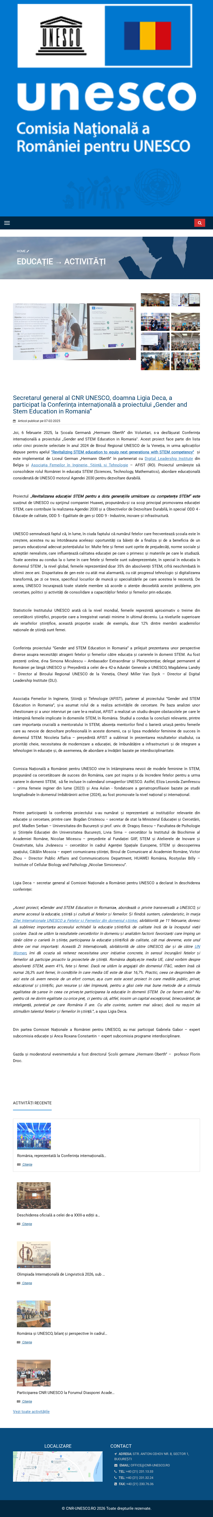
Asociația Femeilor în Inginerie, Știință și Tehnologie (79, 465)
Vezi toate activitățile (31, 1411)
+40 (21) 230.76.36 (136, 1484)
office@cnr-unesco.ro (150, 1465)
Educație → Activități (61, 261)
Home (21, 251)
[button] (177, 221)
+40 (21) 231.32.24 (135, 1478)
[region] (58, 1463)
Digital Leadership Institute (169, 458)
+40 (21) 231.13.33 (135, 1471)
